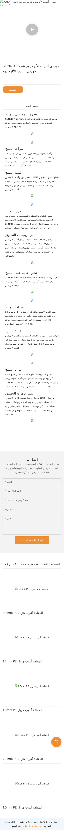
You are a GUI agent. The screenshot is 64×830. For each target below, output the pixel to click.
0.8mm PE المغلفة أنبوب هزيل (23, 613)
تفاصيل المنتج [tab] (32, 106)
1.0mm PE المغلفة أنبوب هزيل (22, 807)
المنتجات (55, 563)
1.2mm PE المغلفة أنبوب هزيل (22, 661)
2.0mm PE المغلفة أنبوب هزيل (23, 759)
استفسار (13, 89)
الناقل (45, 563)
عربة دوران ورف (29, 563)
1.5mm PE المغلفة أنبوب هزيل (22, 710)
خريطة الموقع (18, 826)
